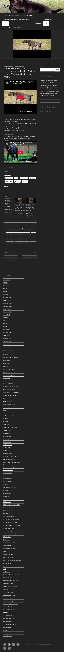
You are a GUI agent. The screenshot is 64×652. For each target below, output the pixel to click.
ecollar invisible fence (8, 447)
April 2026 (6, 291)
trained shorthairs (7, 627)
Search (42, 66)
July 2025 (5, 317)
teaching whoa (7, 621)
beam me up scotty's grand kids (11, 386)
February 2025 (7, 332)
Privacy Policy (7, 27)
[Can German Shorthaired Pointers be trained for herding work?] (9, 205)
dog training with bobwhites (10, 439)
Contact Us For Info (19, 27)
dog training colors (7, 436)
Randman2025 (19, 66)
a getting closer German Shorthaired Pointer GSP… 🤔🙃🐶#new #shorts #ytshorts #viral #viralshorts (49, 87)
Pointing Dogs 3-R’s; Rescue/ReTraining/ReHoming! (17, 19)
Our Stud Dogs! (38, 23)
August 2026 (6, 280)
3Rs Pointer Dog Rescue (9, 369)
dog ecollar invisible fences (10, 427)
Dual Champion (7, 442)
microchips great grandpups (10, 516)
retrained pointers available (10, 586)
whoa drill (5, 630)
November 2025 (7, 306)
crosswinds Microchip (8, 412)
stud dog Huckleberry (17, 242)
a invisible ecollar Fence (14, 225)
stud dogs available (8, 615)
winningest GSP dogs (8, 633)
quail (4, 569)
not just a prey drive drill (9, 542)
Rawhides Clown (7, 577)
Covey (4, 410)
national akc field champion (10, 522)
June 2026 (6, 285)
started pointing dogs (8, 592)
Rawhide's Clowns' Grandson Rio (11, 574)
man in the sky (6, 513)
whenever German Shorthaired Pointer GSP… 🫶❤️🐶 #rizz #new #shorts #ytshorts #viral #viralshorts (49, 93)
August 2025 (6, 314)
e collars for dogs (23, 232)
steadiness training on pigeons (10, 603)
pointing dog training (22, 241)
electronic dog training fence (16, 234)
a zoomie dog (15, 226)
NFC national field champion (10, 534)
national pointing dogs (8, 528)
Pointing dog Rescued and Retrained (12, 560)
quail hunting (6, 571)
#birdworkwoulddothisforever (10, 357)
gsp (7, 238)
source (6, 171)
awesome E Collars (12, 228)
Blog (20, 228)
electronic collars (29, 233)
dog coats (5, 421)
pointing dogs (6, 566)
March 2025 (6, 329)
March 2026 (6, 294)
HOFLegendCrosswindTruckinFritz (17, 239)
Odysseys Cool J (7, 545)
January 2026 (6, 300)
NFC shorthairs (7, 537)
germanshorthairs (7, 473)
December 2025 (7, 303)
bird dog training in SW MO (10, 395)
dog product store (27, 230)
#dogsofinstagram (7, 360)
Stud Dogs (20, 243)
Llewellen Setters (7, 510)
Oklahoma (6, 551)
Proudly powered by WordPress (43, 644)
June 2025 (6, 320)
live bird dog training (8, 507)
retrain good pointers (8, 583)
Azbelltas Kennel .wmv (45, 101)
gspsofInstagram (7, 493)
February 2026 (7, 297)
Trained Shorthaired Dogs (9, 624)
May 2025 (5, 323)
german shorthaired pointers (19, 236)
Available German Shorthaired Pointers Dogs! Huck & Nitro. (19, 15)
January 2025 (6, 335)
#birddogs (5, 354)
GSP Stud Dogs (7, 481)
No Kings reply (6, 539)
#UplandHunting (7, 366)
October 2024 (6, 344)
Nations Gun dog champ (9, 531)
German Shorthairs (27, 237)
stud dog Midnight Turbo (9, 609)
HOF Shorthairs (7, 502)
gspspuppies (21, 238)
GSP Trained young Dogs (9, 487)
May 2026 (5, 288)
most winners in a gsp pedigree (11, 519)
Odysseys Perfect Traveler (9, 548)
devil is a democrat (8, 415)
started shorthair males (9, 595)
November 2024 (7, 341)
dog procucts (15, 230)
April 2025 (6, 326)
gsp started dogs (7, 478)
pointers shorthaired (8, 554)
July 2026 (5, 282)
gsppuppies (12, 238)
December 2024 (7, 338)
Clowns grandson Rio (8, 407)
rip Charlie (5, 589)
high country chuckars (8, 499)
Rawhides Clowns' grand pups (10, 580)
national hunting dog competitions (11, 525)
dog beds (26, 228)
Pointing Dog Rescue (8, 557)
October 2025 (6, 309)
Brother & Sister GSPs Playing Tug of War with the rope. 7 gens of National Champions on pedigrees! (30, 208)
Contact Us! (48, 19)
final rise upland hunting (9, 459)
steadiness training (8, 601)
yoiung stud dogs (7, 636)
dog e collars (15, 229)
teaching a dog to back (9, 618)
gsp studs (5, 484)
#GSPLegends (6, 363)
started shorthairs (7, 598)
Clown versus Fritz (7, 401)
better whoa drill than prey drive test (12, 392)
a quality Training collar (9, 375)
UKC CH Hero (43, 98)
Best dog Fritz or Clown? (9, 389)
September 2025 (7, 312)
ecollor (19, 233)
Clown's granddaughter (9, 404)
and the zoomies (26, 226)
